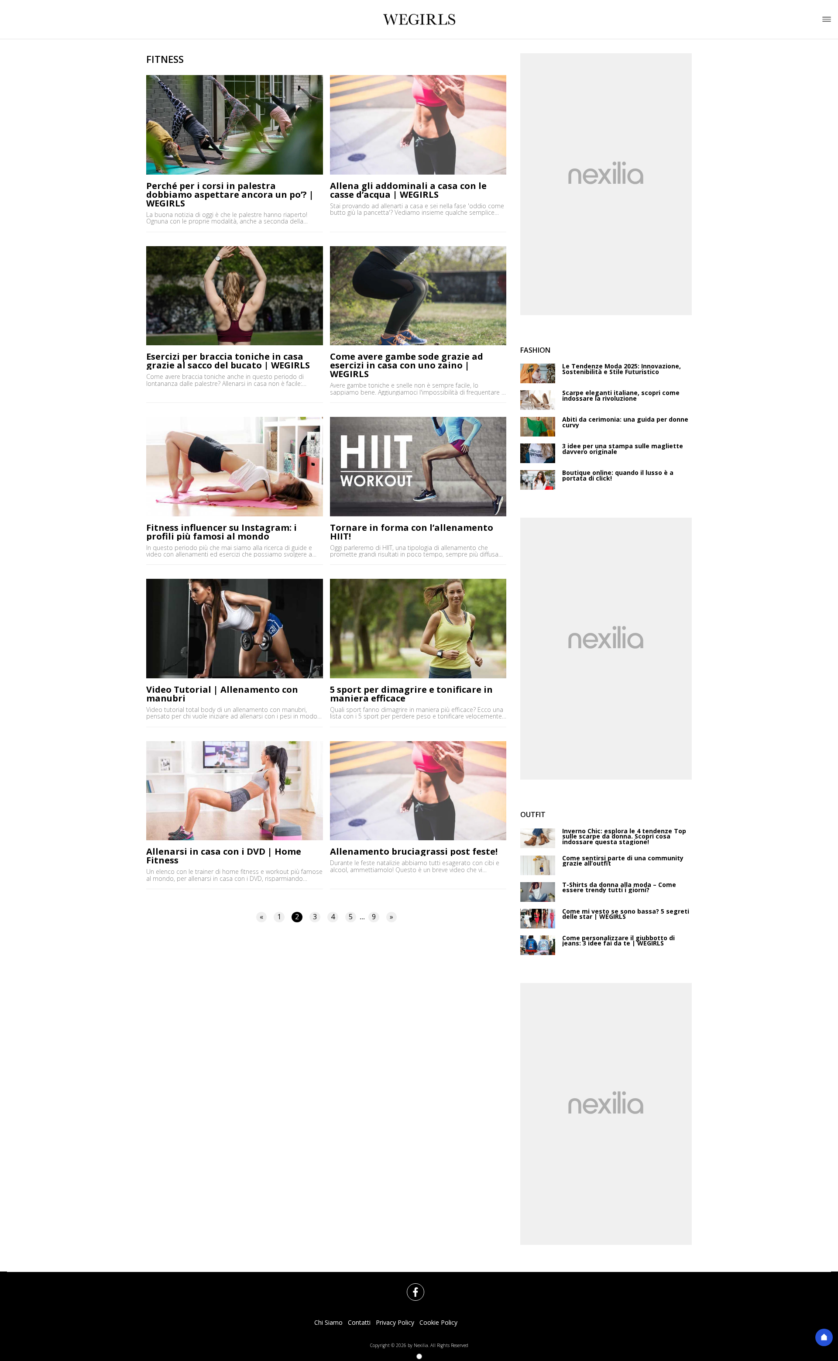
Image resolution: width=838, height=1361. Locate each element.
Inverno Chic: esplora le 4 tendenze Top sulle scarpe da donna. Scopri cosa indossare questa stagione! (624, 836)
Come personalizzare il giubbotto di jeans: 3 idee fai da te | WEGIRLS (618, 940)
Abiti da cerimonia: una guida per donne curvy (625, 422)
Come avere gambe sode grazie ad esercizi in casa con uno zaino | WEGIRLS (406, 365)
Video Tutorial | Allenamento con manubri (222, 694)
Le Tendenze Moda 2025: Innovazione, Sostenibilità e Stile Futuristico (621, 369)
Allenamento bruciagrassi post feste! (414, 851)
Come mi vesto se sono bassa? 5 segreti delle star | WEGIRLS (625, 914)
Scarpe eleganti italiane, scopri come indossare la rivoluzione (621, 395)
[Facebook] (410, 1286)
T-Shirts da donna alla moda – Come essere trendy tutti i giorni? (619, 887)
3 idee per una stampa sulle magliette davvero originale (622, 448)
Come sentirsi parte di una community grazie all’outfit (622, 861)
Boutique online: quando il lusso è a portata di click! (617, 475)
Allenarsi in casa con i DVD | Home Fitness (223, 856)
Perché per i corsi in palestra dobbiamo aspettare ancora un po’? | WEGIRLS (230, 195)
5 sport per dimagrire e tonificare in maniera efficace (411, 694)
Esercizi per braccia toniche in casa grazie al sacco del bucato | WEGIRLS (228, 361)
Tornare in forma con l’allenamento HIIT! (411, 532)
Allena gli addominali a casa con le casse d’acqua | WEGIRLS (408, 190)
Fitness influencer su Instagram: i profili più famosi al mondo (221, 532)
